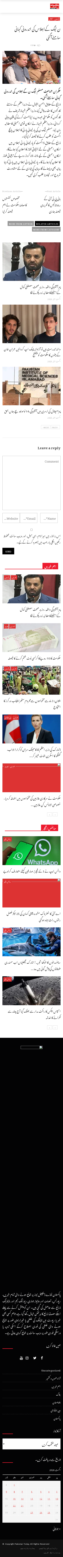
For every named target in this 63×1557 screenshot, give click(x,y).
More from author (21, 223)
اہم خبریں (14, 577)
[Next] (49, 814)
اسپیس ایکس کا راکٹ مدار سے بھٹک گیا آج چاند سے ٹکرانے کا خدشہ (34, 1014)
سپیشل (51, 19)
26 (41, 1512)
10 (57, 1498)
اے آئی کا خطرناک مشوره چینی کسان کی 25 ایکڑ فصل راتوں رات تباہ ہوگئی (34, 916)
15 (14, 1498)
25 (49, 1512)
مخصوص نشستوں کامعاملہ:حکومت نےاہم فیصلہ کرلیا (14, 204)
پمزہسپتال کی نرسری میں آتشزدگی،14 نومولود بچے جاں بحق (32, 410)
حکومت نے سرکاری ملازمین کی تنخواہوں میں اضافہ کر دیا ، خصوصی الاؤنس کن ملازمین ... (32, 801)
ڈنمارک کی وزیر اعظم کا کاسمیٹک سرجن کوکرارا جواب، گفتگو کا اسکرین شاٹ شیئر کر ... (34, 752)
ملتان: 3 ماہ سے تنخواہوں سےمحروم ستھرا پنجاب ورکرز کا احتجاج (32, 703)
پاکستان (57, 19)
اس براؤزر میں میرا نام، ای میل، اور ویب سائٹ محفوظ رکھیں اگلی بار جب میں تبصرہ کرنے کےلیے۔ (32, 538)
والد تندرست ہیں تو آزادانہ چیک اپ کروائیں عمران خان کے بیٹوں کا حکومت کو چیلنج (32, 351)
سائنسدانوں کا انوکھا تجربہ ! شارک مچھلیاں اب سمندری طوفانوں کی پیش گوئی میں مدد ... (33, 965)
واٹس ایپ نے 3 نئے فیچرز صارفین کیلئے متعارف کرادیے (32, 870)
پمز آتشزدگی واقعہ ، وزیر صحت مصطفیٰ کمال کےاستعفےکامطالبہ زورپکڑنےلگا (40, 289)
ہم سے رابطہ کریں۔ (52, 1552)
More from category (46, 229)
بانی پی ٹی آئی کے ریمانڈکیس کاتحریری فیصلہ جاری (51, 204)
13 (32, 1498)
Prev (54, 427)
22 (14, 1505)
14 (22, 1498)
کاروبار (6, 626)
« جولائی (57, 1528)
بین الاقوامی (8, 718)
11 (49, 1498)
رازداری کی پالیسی (48, 1548)
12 (41, 1498)
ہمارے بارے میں (27, 1548)
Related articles (47, 223)
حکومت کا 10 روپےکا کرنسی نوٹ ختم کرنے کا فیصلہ (34, 657)
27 (32, 1512)
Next (46, 427)
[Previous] (55, 814)
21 (22, 1505)
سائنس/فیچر (7, 839)
